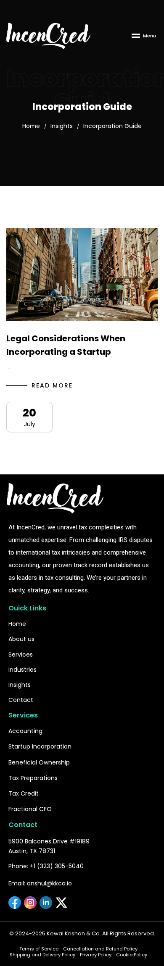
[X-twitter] (61, 902)
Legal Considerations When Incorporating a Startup (65, 345)
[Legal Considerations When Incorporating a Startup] (82, 274)
